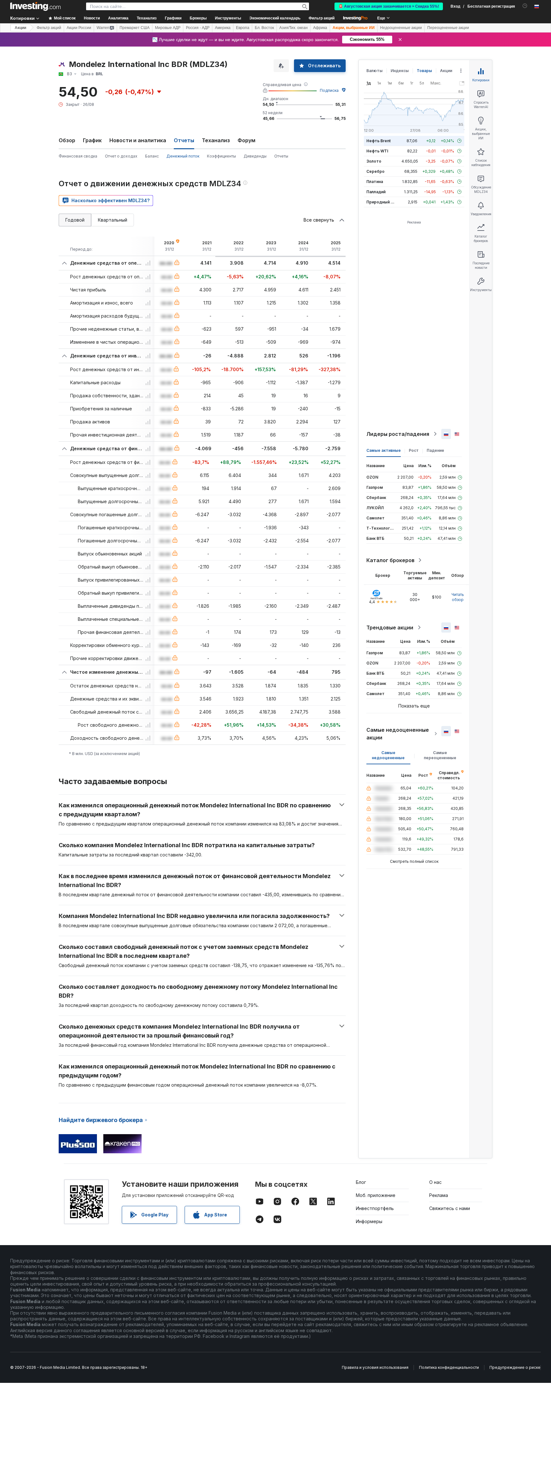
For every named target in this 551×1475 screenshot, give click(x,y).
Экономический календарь (274, 18)
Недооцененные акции (401, 28)
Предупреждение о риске (514, 1367)
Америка (223, 28)
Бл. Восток (264, 28)
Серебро (375, 171)
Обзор (67, 140)
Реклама (438, 1195)
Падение (435, 450)
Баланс (152, 156)
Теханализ (216, 140)
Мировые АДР (167, 28)
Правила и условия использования (375, 1367)
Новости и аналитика (137, 140)
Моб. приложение (375, 1195)
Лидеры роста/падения (397, 434)
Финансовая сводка (78, 156)
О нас (435, 1182)
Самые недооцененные (388, 755)
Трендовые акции (389, 627)
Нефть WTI (377, 151)
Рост (414, 450)
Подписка (329, 90)
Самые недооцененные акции (397, 734)
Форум (246, 140)
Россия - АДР (197, 28)
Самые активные (383, 450)
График (92, 140)
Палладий (376, 191)
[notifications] (525, 6)
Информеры (369, 1221)
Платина (374, 181)
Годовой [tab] (74, 220)
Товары (424, 70)
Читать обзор (458, 597)
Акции (20, 28)
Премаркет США (135, 28)
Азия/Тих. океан (293, 28)
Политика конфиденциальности (449, 1367)
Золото (373, 161)
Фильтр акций (321, 18)
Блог (361, 1182)
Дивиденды (255, 156)
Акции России (79, 28)
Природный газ (381, 202)
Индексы (400, 70)
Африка (320, 28)
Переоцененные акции (448, 28)
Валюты (374, 70)
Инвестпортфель (375, 1208)
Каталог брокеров (390, 560)
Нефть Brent (378, 140)
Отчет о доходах (121, 156)
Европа (242, 28)
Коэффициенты (221, 156)
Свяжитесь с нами (449, 1208)
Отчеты (281, 156)
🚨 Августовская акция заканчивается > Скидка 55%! (388, 6)
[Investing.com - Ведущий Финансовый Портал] (35, 6)
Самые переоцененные (440, 755)
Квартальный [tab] (112, 220)
